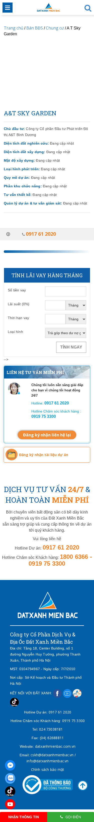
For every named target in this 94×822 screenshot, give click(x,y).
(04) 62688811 (52, 737)
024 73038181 (51, 729)
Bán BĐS (34, 28)
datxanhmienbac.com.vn (55, 746)
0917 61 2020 (60, 712)
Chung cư (55, 28)
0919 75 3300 (73, 720)
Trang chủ (13, 28)
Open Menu (8, 8)
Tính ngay (71, 347)
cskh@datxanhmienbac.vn (52, 754)
